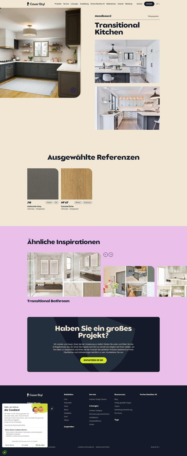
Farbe (66, 406)
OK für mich (40, 445)
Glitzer (66, 420)
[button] (4, 452)
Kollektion (68, 395)
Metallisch (67, 413)
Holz (65, 399)
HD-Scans (118, 413)
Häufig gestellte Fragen (122, 403)
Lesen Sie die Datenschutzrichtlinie (14, 425)
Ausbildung (84, 4)
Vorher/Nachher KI (97, 4)
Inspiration (69, 427)
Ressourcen (119, 395)
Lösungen (93, 406)
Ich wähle (25, 445)
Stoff (66, 417)
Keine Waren (9, 445)
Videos (116, 406)
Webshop (128, 4)
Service (66, 4)
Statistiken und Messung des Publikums (17, 436)
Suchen (139, 4)
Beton (66, 410)
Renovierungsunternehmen (99, 414)
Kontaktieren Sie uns (93, 360)
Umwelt (120, 4)
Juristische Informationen (86, 447)
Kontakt (149, 4)
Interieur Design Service (97, 399)
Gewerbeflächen (95, 421)
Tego (116, 420)
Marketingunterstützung (123, 410)
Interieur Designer (95, 411)
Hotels (91, 424)
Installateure (93, 417)
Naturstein (68, 403)
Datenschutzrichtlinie (102, 447)
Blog (116, 399)
